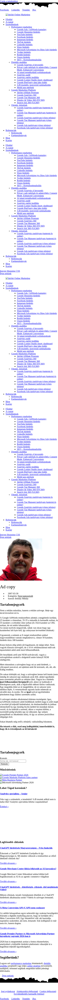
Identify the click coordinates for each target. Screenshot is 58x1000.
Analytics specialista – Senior (13, 794)
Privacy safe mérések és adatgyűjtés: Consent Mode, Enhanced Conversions (37, 68)
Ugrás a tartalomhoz (9, 1)
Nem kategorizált (25, 596)
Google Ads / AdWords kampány (31, 29)
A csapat (9, 22)
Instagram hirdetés (25, 39)
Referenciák (11, 130)
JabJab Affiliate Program (28, 92)
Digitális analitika (19, 62)
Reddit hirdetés (23, 55)
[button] (29, 734)
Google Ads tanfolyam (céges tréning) (34, 125)
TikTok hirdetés (24, 42)
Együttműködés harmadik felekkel (29, 994)
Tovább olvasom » (8, 863)
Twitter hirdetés (24, 52)
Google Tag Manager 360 (28, 97)
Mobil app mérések (25, 87)
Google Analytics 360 (26, 95)
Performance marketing (21, 27)
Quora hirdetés (23, 57)
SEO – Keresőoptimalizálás (29, 60)
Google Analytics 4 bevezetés (30, 65)
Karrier (9, 140)
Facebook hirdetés (25, 37)
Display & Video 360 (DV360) (31, 100)
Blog (8, 138)
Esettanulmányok (19, 135)
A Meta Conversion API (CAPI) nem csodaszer (22, 908)
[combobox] (13, 761)
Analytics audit (23, 75)
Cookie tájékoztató (48, 991)
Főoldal (9, 19)
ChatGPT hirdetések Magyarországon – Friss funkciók (26, 848)
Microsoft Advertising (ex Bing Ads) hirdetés (37, 49)
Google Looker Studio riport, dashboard (35, 80)
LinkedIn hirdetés (25, 44)
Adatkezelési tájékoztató (27, 991)
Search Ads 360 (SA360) (28, 102)
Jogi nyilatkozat (8, 991)
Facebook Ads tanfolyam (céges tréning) (35, 128)
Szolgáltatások (12, 24)
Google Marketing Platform (23, 90)
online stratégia (34, 966)
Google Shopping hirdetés (28, 32)
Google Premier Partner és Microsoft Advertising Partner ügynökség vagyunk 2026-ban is (27, 934)
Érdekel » (4, 806)
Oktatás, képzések (19, 105)
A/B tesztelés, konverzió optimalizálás (34, 85)
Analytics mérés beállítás (28, 77)
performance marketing (21, 963)
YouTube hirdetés (25, 34)
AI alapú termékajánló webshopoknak (34, 72)
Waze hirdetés (23, 47)
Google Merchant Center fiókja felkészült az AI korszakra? (28, 868)
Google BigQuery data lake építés (32, 82)
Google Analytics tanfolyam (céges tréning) (36, 118)
